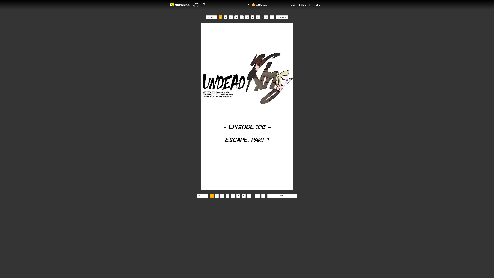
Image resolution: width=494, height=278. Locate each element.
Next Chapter (282, 17)
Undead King (199, 3)
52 (266, 17)
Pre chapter (211, 17)
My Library (317, 5)
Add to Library (262, 5)
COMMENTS (299, 5)
